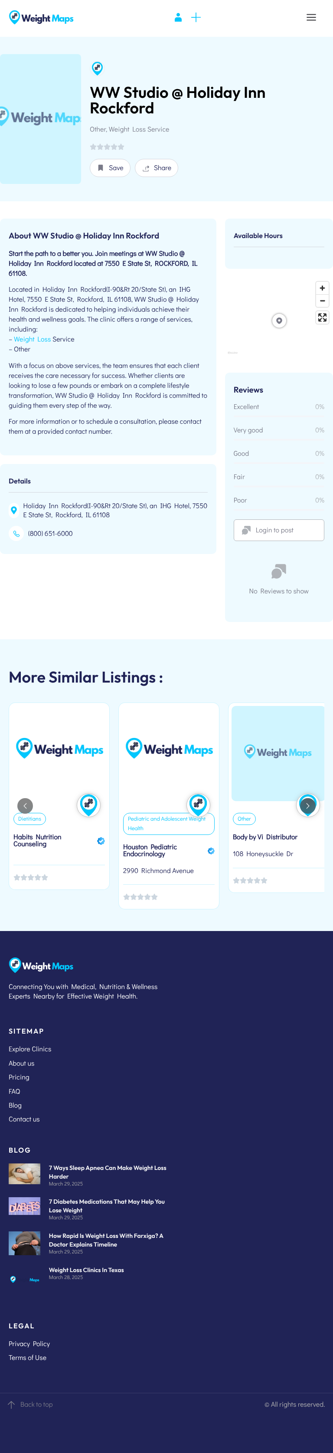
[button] (110, 168)
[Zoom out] (322, 300)
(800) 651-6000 (50, 533)
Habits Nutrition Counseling (37, 840)
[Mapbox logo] (233, 356)
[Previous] (25, 806)
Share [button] (163, 167)
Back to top (36, 1404)
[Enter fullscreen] (322, 317)
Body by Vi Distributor (265, 836)
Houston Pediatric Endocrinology (150, 850)
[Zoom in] (322, 288)
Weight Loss (32, 339)
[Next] (308, 806)
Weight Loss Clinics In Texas (86, 1270)
